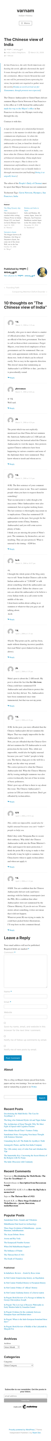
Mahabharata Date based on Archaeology (20, 1224)
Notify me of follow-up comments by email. (25, 1040)
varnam (25, 10)
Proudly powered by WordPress (22, 1430)
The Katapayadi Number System (17, 1242)
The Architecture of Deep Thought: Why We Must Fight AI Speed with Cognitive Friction (24, 1125)
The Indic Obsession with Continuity (18, 1161)
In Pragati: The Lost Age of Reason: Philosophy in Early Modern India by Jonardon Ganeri (24, 1306)
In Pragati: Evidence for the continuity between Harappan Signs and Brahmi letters (22, 1313)
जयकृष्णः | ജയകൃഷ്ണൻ (14, 49)
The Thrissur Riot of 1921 (23, 1196)
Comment (9, 952)
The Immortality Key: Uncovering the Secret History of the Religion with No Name (25, 1156)
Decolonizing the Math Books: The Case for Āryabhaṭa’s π (21, 1114)
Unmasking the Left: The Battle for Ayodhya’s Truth (24, 1141)
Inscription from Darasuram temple (25, 1184)
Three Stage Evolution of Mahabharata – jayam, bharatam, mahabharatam (22, 1203)
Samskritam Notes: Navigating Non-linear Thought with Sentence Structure (24, 1135)
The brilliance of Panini (13, 1250)
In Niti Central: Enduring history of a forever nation (24, 1292)
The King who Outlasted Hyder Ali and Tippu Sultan (25, 1120)
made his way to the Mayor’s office (19, 108)
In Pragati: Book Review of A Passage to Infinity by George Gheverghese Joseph (24, 1298)
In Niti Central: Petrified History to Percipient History (25, 1283)
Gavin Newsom (25, 192)
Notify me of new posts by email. (20, 1049)
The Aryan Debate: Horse (14, 1234)
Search (42, 1098)
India (8, 52)
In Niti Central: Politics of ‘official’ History (20, 1287)
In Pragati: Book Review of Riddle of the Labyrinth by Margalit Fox (25, 1327)
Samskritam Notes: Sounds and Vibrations (20, 1220)
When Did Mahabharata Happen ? (17, 1246)
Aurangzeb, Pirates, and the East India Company (23, 1145)
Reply (12, 377)
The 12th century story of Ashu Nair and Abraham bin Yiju (25, 1150)
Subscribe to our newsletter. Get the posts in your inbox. (25, 1390)
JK (16, 419)
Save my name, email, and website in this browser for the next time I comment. (24, 1028)
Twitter (34, 1086)
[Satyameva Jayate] (14, 240)
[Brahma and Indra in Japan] (34, 218)
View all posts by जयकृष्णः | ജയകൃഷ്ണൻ (19, 275)
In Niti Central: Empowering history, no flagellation (24, 1278)
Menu (27, 23)
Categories (8, 1361)
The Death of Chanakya (13, 1258)
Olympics (37, 192)
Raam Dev (37, 1433)
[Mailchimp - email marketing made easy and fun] (25, 1409)
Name (8, 991)
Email (7, 1002)
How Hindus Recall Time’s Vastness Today (21, 1130)
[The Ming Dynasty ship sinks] (14, 218)
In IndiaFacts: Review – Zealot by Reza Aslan (22, 1273)
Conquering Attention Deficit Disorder (28, 292)
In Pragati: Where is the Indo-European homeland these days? (25, 1320)
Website (8, 1012)
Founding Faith (12, 288)
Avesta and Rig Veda (12, 1238)
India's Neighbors (18, 52)
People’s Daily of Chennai (30, 183)
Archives (7, 1343)
